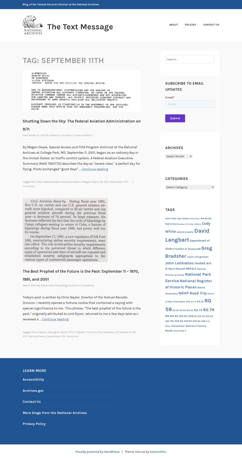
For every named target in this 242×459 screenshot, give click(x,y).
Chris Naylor (39, 332)
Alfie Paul (195, 218)
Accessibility (33, 379)
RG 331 (193, 321)
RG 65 (190, 310)
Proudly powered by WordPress (97, 452)
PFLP (71, 332)
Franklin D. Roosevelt (187, 249)
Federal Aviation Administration (62, 181)
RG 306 (175, 321)
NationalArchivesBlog (54, 285)
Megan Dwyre (90, 181)
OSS (188, 302)
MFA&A (191, 268)
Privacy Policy (34, 424)
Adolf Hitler (171, 218)
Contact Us (211, 24)
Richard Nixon (37, 336)
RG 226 (197, 316)
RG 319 (184, 321)
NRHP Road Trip (192, 293)
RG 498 (201, 321)
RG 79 (208, 309)
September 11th (119, 181)
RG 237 (104, 181)
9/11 (34, 181)
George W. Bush (57, 332)
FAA (39, 181)
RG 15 (193, 302)
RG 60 (176, 310)
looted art (203, 263)
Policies (190, 24)
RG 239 (205, 316)
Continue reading (95, 169)
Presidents (87, 285)
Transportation (83, 135)
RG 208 (188, 316)
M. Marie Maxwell (175, 268)
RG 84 (169, 316)
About (173, 24)
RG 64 (183, 310)
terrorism (72, 336)
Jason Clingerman (198, 256)
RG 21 (200, 301)
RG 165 (179, 316)
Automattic (158, 452)
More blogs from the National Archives (55, 413)
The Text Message (80, 26)
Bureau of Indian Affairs (189, 224)
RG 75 (198, 310)
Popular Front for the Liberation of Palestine (103, 332)
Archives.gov (33, 391)
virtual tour (178, 326)
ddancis (55, 135)
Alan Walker (183, 218)
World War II (180, 331)
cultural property (185, 232)
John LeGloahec (179, 263)
